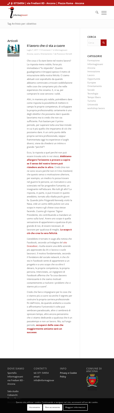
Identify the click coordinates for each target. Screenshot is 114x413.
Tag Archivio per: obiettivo (21, 23)
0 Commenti (46, 50)
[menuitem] (95, 12)
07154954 (19, 3)
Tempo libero (94, 97)
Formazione (93, 60)
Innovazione (93, 71)
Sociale (91, 89)
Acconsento (34, 407)
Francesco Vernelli (64, 54)
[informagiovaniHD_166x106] (17, 12)
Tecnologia (92, 93)
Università (92, 104)
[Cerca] (95, 12)
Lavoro (37, 54)
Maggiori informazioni (75, 407)
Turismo (91, 100)
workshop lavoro (96, 108)
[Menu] (102, 12)
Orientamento (46, 54)
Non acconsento (52, 407)
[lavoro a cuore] (13, 51)
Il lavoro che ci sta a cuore (46, 46)
